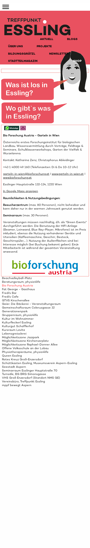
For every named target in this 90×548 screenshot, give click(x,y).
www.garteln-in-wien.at (68, 174)
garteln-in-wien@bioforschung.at (26, 174)
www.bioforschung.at (17, 177)
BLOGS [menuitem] (72, 39)
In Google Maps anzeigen (20, 191)
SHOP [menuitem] (77, 61)
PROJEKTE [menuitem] (44, 46)
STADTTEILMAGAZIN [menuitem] (23, 61)
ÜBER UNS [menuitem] (15, 46)
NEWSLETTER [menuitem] (59, 53)
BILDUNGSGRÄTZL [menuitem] (21, 53)
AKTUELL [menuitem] (46, 39)
